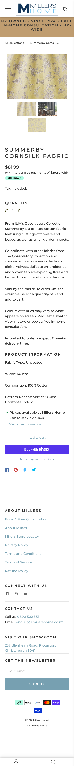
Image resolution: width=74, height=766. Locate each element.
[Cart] (64, 8)
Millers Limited (41, 720)
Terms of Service (18, 562)
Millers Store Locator (22, 536)
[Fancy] (24, 469)
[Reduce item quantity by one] (6, 211)
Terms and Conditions (23, 554)
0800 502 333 (28, 617)
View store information (25, 424)
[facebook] (7, 593)
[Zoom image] (37, 77)
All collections (14, 42)
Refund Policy (16, 571)
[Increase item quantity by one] (18, 211)
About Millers (16, 528)
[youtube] (25, 593)
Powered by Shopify (37, 725)
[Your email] (37, 671)
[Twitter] (33, 469)
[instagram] (16, 593)
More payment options (37, 459)
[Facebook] (6, 469)
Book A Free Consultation (26, 519)
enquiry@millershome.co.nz (39, 622)
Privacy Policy (16, 545)
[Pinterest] (15, 469)
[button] (13, 77)
